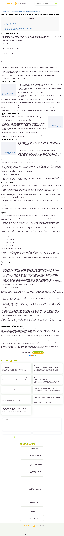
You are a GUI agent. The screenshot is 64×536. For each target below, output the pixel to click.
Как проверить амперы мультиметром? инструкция (55, 126)
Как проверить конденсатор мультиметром (45, 388)
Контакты (13, 529)
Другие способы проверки (10, 23)
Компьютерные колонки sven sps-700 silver (35, 517)
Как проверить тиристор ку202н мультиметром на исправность (8, 94)
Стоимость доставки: (8, 22)
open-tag (11, 3)
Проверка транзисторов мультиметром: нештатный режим (18, 28)
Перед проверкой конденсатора (11, 29)
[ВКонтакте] (30, 355)
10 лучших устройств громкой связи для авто (35, 449)
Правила (6, 27)
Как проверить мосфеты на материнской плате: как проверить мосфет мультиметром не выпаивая (47, 366)
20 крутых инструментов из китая (35, 456)
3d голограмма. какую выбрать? (34, 480)
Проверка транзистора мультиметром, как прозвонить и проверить (9, 152)
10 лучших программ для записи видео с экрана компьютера (35, 473)
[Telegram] (33, 355)
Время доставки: (8, 25)
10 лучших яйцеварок (34, 496)
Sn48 (3, 397)
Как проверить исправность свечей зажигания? (14, 377)
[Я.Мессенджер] (28, 355)
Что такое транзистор (9, 24)
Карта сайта (7, 529)
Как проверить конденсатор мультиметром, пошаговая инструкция (14, 408)
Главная (2, 529)
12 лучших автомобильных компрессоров (35, 510)
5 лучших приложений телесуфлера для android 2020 (35, 464)
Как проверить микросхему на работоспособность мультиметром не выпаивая (47, 398)
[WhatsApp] (35, 355)
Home (4, 11)
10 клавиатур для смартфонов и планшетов (35, 503)
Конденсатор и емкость (9, 20)
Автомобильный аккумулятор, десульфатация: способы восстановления (35, 489)
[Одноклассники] (32, 355)
